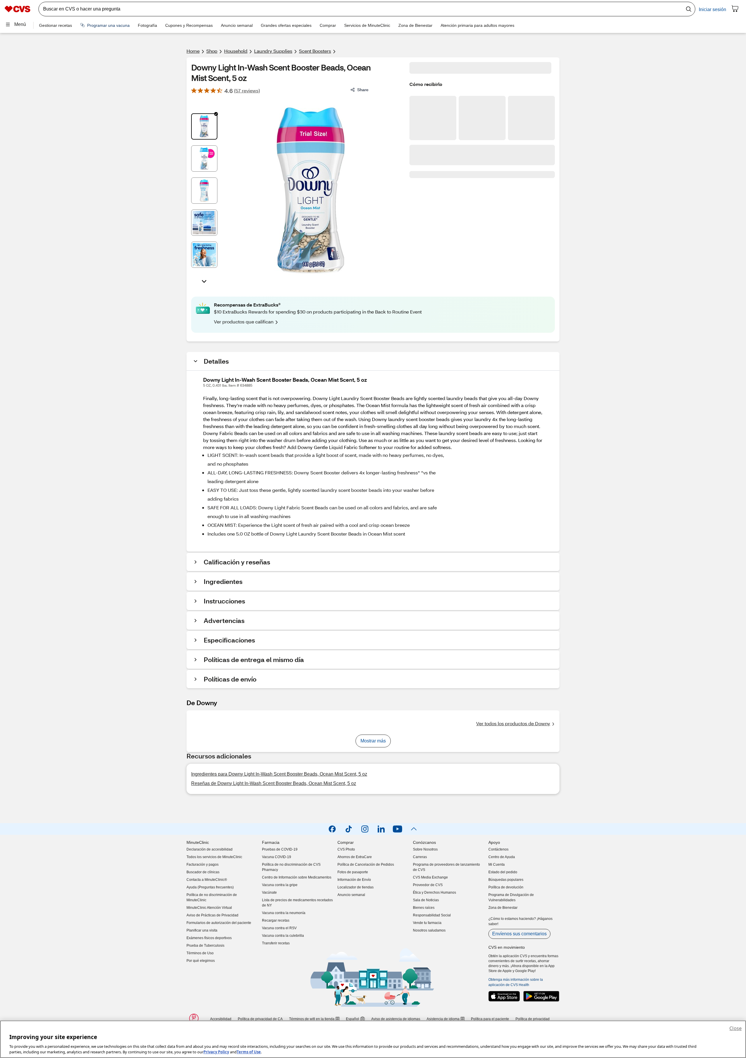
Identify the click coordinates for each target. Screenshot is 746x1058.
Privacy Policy (216, 1052)
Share (362, 89)
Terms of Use (249, 1052)
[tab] (204, 126)
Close (735, 1028)
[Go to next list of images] (204, 281)
